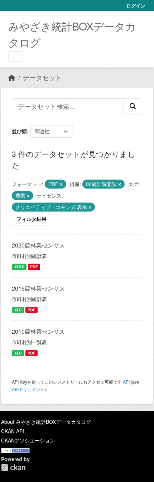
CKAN (13, 467)
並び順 (19, 131)
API (126, 382)
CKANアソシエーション (28, 440)
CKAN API (12, 431)
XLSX (19, 266)
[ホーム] (11, 77)
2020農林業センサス (38, 245)
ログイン (135, 5)
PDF (34, 266)
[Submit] (133, 106)
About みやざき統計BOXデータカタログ (46, 421)
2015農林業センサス (38, 288)
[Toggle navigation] (15, 56)
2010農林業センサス (38, 331)
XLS (17, 309)
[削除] (61, 184)
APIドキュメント (28, 389)
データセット (42, 77)
